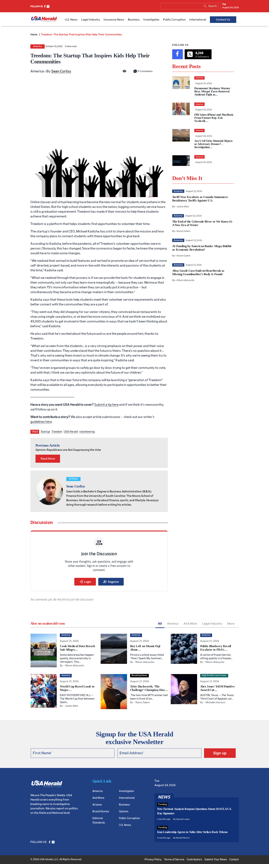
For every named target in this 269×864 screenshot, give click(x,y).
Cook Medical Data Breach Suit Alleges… (77, 647)
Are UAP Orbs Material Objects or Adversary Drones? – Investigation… (213, 144)
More (230, 623)
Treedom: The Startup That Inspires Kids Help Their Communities (81, 34)
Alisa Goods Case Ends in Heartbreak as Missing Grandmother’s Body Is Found (198, 272)
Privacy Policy (153, 859)
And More (190, 623)
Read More (48, 458)
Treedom (56, 431)
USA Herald (71, 431)
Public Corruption (174, 19)
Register (111, 581)
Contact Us (223, 19)
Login (85, 581)
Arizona (97, 804)
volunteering (87, 431)
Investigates (151, 19)
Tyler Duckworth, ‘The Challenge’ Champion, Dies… (149, 688)
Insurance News (114, 19)
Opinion (123, 811)
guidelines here (41, 421)
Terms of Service (174, 859)
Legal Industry (90, 19)
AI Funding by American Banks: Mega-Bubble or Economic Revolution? (202, 247)
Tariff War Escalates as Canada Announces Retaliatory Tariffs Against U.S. (200, 198)
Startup (45, 431)
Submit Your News (215, 859)
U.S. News (71, 19)
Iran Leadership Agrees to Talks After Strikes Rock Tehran (192, 832)
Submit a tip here (106, 404)
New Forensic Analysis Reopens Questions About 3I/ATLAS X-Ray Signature (194, 811)
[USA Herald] (44, 19)
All (160, 623)
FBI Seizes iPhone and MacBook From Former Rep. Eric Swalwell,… (213, 117)
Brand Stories (100, 811)
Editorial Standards (98, 820)
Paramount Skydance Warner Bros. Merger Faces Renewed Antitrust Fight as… (212, 91)
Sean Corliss (61, 71)
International (197, 19)
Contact (234, 859)
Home (34, 34)
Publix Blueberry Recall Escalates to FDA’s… (215, 647)
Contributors (194, 859)
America (37, 46)
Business (134, 19)
